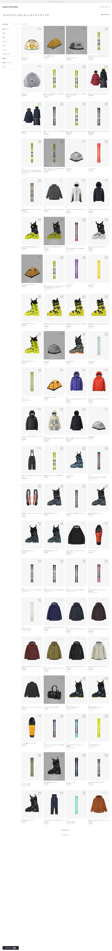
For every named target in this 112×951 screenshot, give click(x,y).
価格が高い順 (104, 14)
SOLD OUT (54, 40)
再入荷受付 (55, 50)
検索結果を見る (10, 947)
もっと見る (64, 834)
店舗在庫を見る (55, 52)
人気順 (99, 19)
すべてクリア (16, 24)
